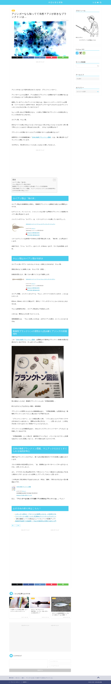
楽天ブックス (28, 495)
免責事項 (25, 682)
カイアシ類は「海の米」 (20, 182)
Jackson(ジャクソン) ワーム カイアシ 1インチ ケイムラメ (40, 224)
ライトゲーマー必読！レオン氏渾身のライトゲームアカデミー (35, 516)
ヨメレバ (24, 491)
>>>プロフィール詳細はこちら (87, 40)
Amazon (18, 495)
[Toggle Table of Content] (53, 179)
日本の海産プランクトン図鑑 (41, 137)
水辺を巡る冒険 (55, 2)
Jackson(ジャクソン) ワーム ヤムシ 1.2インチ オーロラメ (40, 279)
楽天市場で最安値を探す (33, 235)
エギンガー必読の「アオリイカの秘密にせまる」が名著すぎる (35, 514)
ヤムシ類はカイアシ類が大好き (22, 184)
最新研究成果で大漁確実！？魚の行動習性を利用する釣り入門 (35, 521)
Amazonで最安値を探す (33, 232)
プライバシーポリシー (15, 682)
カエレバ (33, 228)
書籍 (13, 10)
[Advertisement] (40, 74)
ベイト (14, 525)
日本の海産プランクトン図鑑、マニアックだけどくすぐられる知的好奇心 (34, 188)
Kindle (23, 495)
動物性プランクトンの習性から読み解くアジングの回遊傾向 (30, 186)
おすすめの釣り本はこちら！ (21, 190)
